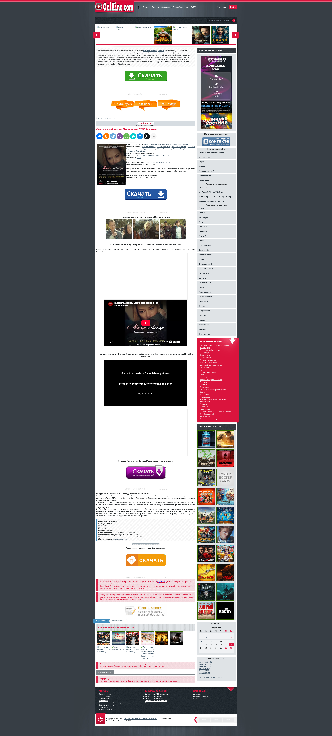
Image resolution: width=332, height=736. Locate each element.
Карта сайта (137, 721)
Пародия (202, 287)
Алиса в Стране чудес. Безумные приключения (213, 400)
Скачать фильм (105, 694)
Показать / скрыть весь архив (210, 677)
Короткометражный (207, 255)
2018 (139, 158)
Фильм (139, 155)
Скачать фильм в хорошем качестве (159, 703)
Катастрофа (204, 250)
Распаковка (204, 404)
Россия (143, 160)
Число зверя (205, 397)
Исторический (205, 245)
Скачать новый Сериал (154, 696)
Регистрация (103, 701)
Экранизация (204, 334)
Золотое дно (205, 355)
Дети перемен (205, 358)
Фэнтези (202, 329)
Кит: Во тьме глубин (208, 414)
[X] (147, 136)
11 (206, 641)
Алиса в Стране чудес (208, 362)
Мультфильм (204, 157)
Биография (203, 217)
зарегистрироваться (125, 666)
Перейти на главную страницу (212, 152)
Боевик (202, 213)
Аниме (201, 208)
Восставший (204, 394)
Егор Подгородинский (146, 149)
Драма (175, 155)
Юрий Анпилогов (164, 149)
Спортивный (204, 311)
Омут (202, 375)
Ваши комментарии (106, 705)
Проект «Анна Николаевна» (210, 350)
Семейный (203, 301)
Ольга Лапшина (163, 147)
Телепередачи (205, 176)
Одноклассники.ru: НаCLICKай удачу (214, 345)
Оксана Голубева (180, 149)
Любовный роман (206, 269)
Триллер (202, 315)
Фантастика (204, 325)
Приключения (205, 292)
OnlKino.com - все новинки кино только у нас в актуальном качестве (101, 718)
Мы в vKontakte (138, 7)
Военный (203, 227)
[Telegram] (113, 136)
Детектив (203, 231)
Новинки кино (104, 698)
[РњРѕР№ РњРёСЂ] (140, 136)
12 (211, 641)
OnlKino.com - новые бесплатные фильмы (140, 719)
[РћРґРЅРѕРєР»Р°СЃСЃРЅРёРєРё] (106, 136)
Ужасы (202, 320)
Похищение (204, 407)
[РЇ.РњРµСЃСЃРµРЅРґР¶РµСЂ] (133, 136)
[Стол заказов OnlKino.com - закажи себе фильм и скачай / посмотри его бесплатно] (145, 610)
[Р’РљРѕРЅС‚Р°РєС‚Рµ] (99, 136)
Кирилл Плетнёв (150, 144)
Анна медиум (205, 348)
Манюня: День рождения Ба (211, 365)
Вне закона (204, 387)
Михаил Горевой (148, 147)
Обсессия (204, 377)
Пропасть (203, 385)
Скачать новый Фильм (154, 698)
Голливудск (204, 367)
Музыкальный (205, 283)
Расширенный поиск (107, 696)
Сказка (202, 306)
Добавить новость (106, 709)
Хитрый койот (205, 416)
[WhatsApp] (126, 136)
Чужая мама (205, 409)
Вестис (202, 392)
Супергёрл (204, 370)
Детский (202, 236)
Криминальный (205, 264)
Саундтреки (204, 180)
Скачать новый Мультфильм (156, 694)
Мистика (202, 278)
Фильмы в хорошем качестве (212, 201)
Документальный (206, 171)
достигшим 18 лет (163, 162)
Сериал (202, 162)
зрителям (151, 162)
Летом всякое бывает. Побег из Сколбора (216, 411)
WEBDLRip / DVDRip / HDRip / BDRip (157, 155)
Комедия (202, 259)
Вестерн (202, 222)
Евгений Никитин (164, 144)
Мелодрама (204, 273)
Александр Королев (180, 144)
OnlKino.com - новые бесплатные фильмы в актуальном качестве (114, 6)
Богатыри (203, 382)
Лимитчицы (204, 353)
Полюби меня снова (208, 372)
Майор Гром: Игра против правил (213, 390)
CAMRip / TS (204, 187)
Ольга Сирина (141, 151)
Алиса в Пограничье (208, 360)
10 (201, 641)
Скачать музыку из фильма (156, 701)
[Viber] (120, 136)
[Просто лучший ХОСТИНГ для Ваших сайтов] (216, 128)
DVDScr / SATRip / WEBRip (211, 192)
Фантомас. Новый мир (208, 419)
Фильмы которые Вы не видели (111, 703)
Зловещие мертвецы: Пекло (211, 380)
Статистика (103, 707)
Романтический (205, 297)
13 (216, 641)
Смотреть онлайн (150, 51)
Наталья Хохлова (179, 147)
